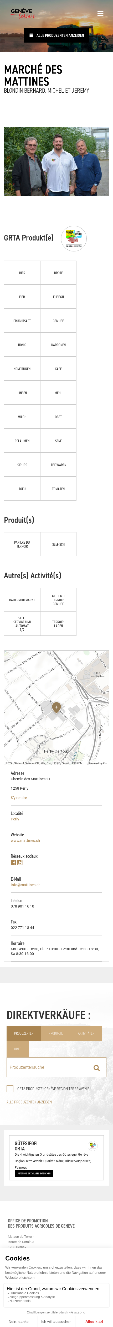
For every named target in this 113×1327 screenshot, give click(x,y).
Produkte (56, 1033)
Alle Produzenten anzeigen (60, 35)
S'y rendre (19, 797)
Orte (17, 1049)
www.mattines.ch (25, 840)
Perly (15, 818)
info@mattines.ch (25, 884)
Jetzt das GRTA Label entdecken (34, 1173)
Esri (105, 763)
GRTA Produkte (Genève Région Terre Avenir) (54, 1088)
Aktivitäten (86, 1033)
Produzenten (23, 1033)
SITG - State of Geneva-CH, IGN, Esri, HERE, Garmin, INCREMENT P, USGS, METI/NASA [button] (47, 763)
